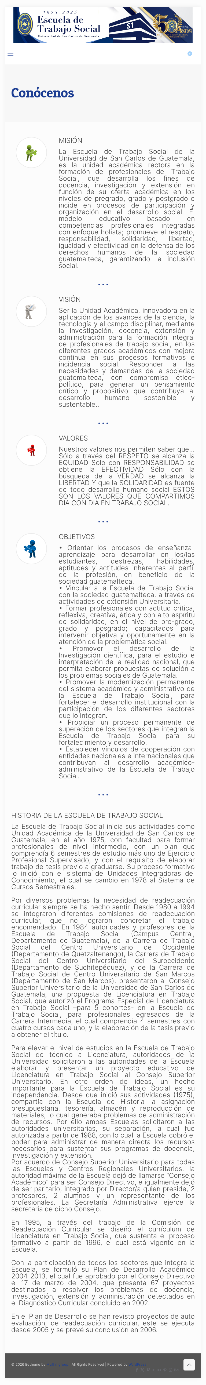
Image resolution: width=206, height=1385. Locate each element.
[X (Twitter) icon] (142, 1369)
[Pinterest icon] (165, 1369)
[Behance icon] (176, 1369)
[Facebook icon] (137, 1369)
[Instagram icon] (170, 1369)
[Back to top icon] (189, 1365)
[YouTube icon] (154, 1369)
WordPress (137, 1364)
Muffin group (57, 1364)
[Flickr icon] (159, 1369)
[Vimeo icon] (148, 1369)
